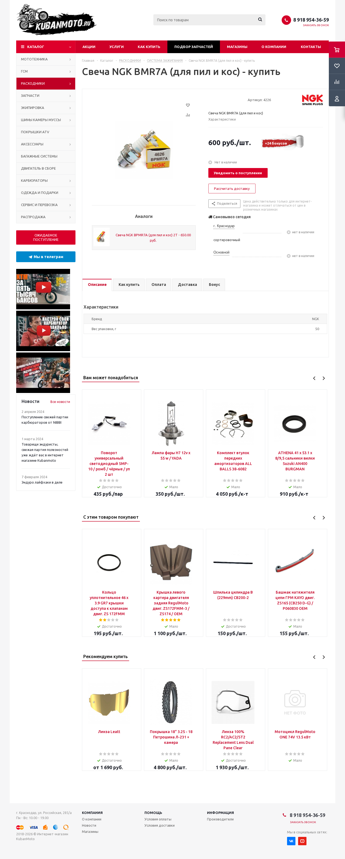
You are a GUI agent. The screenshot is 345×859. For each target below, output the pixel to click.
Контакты (311, 47)
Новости (89, 825)
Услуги (116, 47)
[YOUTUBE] (302, 841)
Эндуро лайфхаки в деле (42, 482)
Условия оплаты (157, 819)
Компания (92, 812)
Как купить (149, 47)
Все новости (60, 401)
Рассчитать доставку (232, 188)
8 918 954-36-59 (311, 19)
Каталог (35, 47)
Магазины (237, 47)
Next (323, 378)
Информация (220, 812)
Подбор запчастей (193, 47)
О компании (273, 47)
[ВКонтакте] (291, 841)
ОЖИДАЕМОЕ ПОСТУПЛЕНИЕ (45, 237)
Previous (314, 378)
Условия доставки (159, 825)
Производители (220, 819)
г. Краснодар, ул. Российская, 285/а (44, 812)
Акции (88, 47)
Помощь (153, 812)
